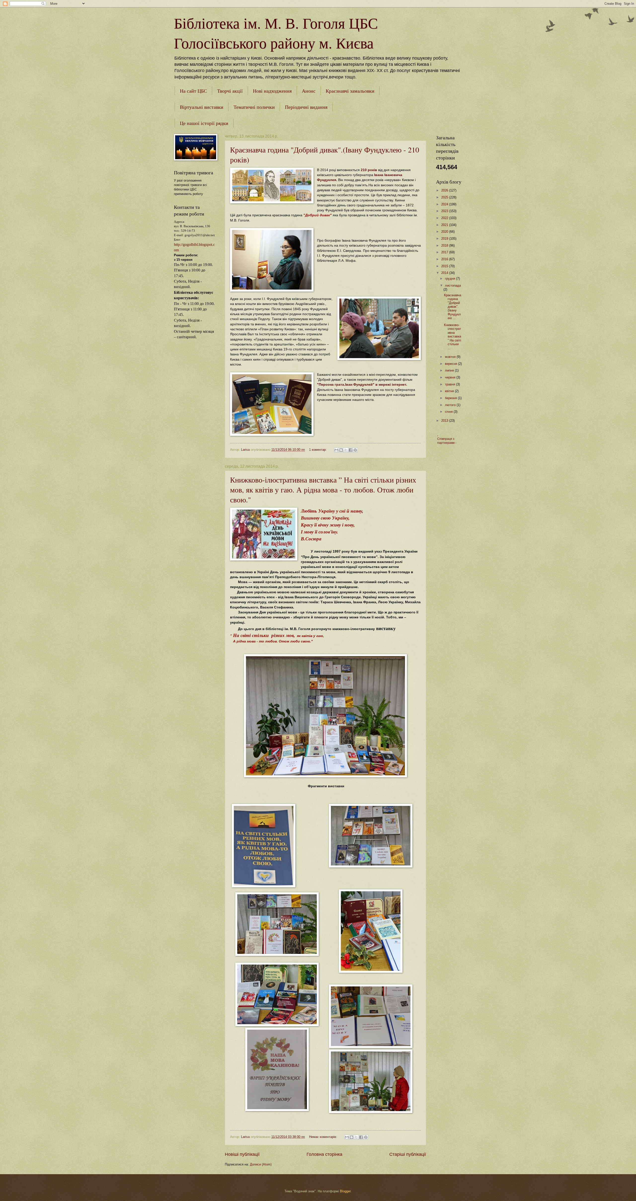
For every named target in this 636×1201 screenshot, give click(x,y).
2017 (445, 252)
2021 (445, 225)
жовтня (451, 357)
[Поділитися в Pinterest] (355, 450)
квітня (450, 391)
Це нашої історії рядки (204, 123)
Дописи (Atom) (261, 1164)
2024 (445, 204)
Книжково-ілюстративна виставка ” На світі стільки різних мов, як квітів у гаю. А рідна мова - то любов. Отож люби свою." (323, 489)
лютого (451, 405)
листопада (453, 285)
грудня (450, 278)
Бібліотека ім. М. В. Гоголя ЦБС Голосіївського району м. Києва (276, 33)
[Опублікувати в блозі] (341, 450)
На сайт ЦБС (193, 90)
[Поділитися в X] (345, 450)
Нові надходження (272, 90)
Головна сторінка (324, 1154)
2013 (445, 420)
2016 (445, 259)
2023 (445, 211)
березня (451, 398)
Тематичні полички (254, 107)
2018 (445, 245)
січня (449, 411)
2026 (445, 190)
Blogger (345, 1191)
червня (450, 377)
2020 (445, 231)
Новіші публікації (242, 1154)
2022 (445, 218)
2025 (445, 197)
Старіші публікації (407, 1154)
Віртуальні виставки (201, 107)
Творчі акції (230, 90)
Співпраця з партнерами (446, 441)
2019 (445, 238)
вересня (451, 364)
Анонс (309, 90)
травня (450, 384)
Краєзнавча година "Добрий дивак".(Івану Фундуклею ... (452, 306)
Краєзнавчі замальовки (350, 90)
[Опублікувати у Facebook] (350, 450)
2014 (445, 273)
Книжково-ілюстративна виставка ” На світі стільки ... (452, 336)
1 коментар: (318, 449)
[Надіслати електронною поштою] (336, 450)
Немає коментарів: (323, 1137)
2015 (445, 266)
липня (450, 370)
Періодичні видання (306, 107)
